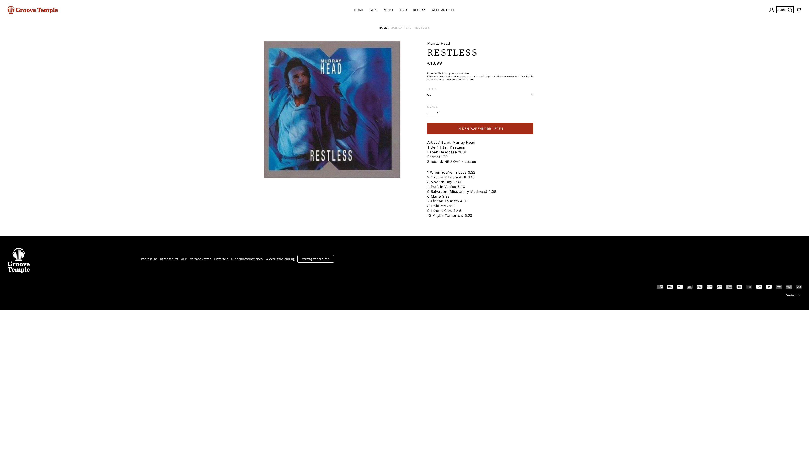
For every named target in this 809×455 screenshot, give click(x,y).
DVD (403, 10)
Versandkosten (200, 259)
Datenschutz (169, 259)
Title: (431, 88)
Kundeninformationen (247, 259)
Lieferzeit (221, 259)
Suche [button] (785, 9)
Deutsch (791, 295)
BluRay (419, 10)
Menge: (432, 106)
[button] (798, 10)
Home (359, 10)
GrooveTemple (27, 286)
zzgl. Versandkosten (457, 73)
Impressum (149, 259)
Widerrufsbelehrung (280, 259)
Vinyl (389, 10)
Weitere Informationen (460, 79)
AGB (184, 259)
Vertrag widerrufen (315, 259)
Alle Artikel (443, 10)
